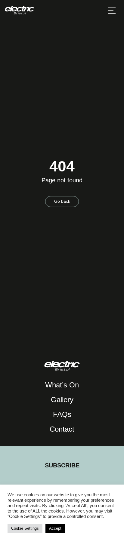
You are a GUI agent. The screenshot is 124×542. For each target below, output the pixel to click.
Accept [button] (55, 528)
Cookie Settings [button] (25, 528)
